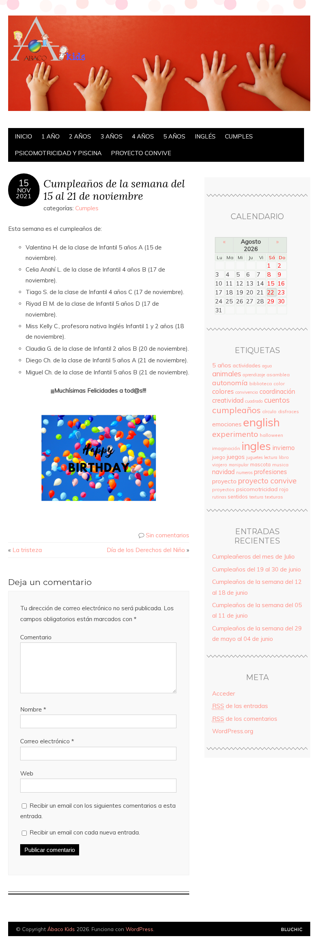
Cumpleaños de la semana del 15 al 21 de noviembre (114, 190)
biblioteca (260, 383)
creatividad (228, 400)
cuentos (277, 400)
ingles (256, 446)
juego (218, 457)
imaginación (226, 448)
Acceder (223, 693)
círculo (269, 411)
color (279, 383)
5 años (174, 136)
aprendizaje (254, 374)
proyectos (223, 489)
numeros (244, 472)
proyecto (224, 481)
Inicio (23, 136)
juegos (236, 456)
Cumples (239, 136)
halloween (271, 435)
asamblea (278, 374)
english (261, 422)
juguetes (254, 457)
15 (24, 183)
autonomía (230, 382)
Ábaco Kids (61, 929)
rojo (284, 489)
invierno (283, 448)
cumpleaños (236, 410)
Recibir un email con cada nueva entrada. (84, 832)
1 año (50, 136)
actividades (247, 365)
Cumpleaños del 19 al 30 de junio (256, 569)
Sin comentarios (167, 535)
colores (223, 391)
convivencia (246, 392)
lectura (270, 457)
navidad (223, 472)
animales (226, 373)
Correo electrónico (47, 741)
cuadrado (254, 401)
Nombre (33, 709)
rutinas (219, 497)
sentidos (238, 496)
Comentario (36, 637)
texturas (274, 497)
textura (256, 497)
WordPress (139, 929)
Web (26, 773)
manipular (239, 464)
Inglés (205, 136)
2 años (80, 136)
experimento (235, 434)
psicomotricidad (257, 489)
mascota (260, 464)
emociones (227, 424)
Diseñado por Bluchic (291, 930)
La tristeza (27, 550)
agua (267, 366)
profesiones (270, 472)
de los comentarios (244, 718)
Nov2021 (23, 193)
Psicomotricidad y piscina (58, 153)
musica (280, 464)
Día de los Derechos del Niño (146, 550)
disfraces (288, 411)
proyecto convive (141, 153)
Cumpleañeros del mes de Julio (253, 556)
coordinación (277, 391)
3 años (111, 136)
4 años (143, 136)
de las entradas (240, 706)
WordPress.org (232, 731)
